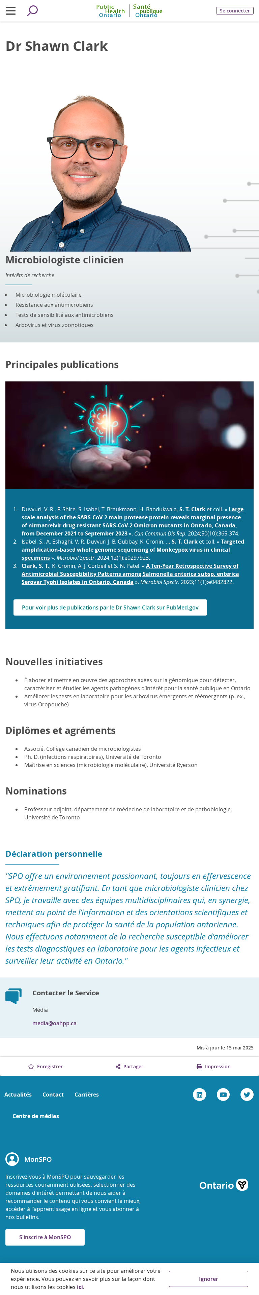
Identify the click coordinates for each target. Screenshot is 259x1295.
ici (80, 1287)
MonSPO (38, 1159)
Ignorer (208, 1279)
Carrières (87, 1094)
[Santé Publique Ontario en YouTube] (223, 1094)
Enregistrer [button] (49, 1066)
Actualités (18, 1094)
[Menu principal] (11, 11)
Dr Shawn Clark (56, 46)
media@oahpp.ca (54, 1023)
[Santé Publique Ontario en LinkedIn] (199, 1094)
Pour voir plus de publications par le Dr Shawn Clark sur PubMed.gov (110, 607)
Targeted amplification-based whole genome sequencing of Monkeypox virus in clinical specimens (133, 549)
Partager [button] (132, 1066)
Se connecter (235, 10)
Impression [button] (217, 1066)
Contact (53, 1094)
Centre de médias (35, 1116)
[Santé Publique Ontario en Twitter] (247, 1094)
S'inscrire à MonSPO (45, 1237)
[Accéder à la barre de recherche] (32, 11)
